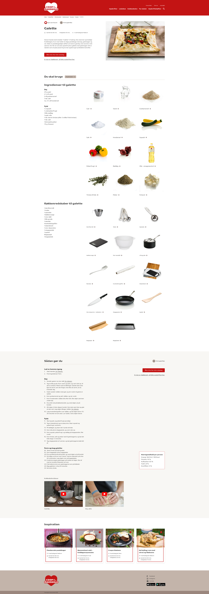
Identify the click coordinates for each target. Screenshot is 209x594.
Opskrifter (113, 9)
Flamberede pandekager (56, 550)
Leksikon (122, 9)
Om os (156, 5)
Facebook (152, 576)
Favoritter (149, 5)
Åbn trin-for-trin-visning (55, 54)
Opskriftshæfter (154, 9)
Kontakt (162, 5)
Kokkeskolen (132, 9)
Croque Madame (114, 550)
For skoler (143, 9)
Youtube (151, 581)
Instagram (152, 578)
